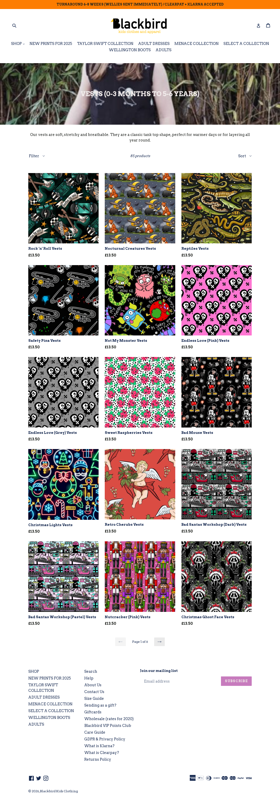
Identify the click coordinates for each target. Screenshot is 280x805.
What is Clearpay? (101, 752)
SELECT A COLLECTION (246, 43)
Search (90, 671)
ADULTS (163, 50)
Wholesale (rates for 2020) (109, 719)
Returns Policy (97, 759)
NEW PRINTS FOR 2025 (51, 43)
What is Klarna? (99, 746)
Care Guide (94, 732)
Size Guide (94, 698)
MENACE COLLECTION (196, 43)
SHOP (19, 43)
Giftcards (92, 712)
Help (88, 678)
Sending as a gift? (100, 705)
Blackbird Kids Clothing (59, 791)
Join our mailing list (159, 671)
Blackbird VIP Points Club (107, 725)
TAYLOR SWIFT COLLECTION (105, 43)
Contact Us (94, 692)
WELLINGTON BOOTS (130, 50)
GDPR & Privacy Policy (104, 739)
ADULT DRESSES (154, 43)
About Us (92, 685)
